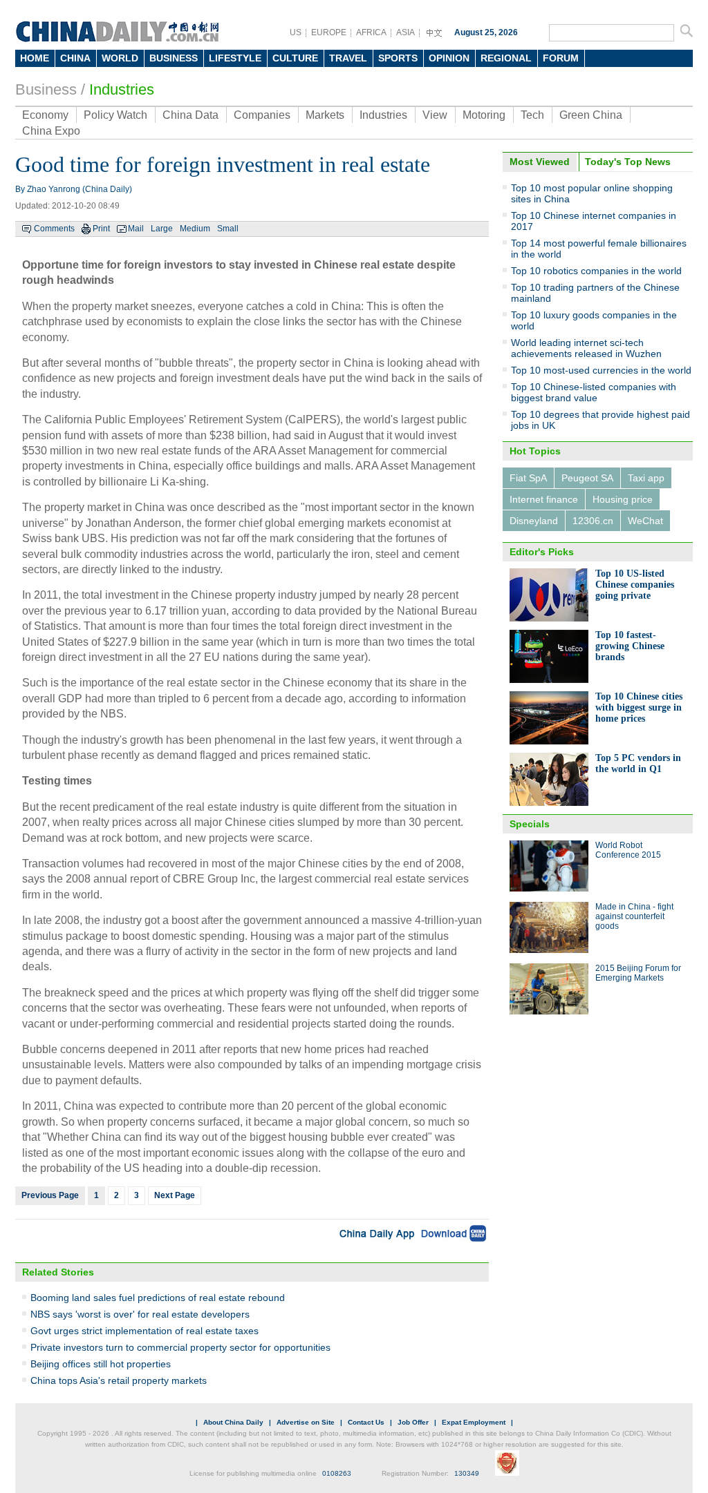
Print (101, 228)
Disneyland (534, 520)
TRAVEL (348, 58)
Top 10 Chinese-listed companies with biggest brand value (593, 392)
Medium (195, 228)
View (434, 115)
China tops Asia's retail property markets (118, 1380)
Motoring (484, 115)
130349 (466, 1473)
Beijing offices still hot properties (100, 1363)
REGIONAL (506, 58)
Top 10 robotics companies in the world (596, 270)
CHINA (75, 58)
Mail (136, 228)
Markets (325, 115)
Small (228, 228)
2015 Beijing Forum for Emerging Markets (638, 973)
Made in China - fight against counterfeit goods (634, 916)
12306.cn (592, 520)
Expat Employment (473, 1422)
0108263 (336, 1473)
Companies (262, 115)
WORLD (120, 58)
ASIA (405, 32)
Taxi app (646, 477)
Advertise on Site (306, 1422)
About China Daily (233, 1422)
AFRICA (371, 32)
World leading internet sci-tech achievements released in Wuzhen (586, 348)
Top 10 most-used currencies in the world (601, 370)
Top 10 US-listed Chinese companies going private (634, 584)
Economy (45, 115)
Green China (590, 115)
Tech (532, 115)
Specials (530, 823)
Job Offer (413, 1422)
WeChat (645, 520)
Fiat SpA (528, 477)
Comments (54, 228)
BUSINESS (173, 58)
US (295, 32)
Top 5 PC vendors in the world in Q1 (638, 763)
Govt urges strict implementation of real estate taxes (144, 1330)
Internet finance (544, 499)
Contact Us (366, 1422)
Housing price (623, 499)
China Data (190, 115)
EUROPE (328, 32)
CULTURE (295, 58)
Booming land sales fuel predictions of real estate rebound (157, 1297)
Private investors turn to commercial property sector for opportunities (180, 1347)
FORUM (561, 58)
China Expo (51, 131)
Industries (121, 89)
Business (46, 89)
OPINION (449, 58)
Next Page (174, 1195)
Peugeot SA (587, 477)
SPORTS (398, 58)
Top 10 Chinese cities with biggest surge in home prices (638, 707)
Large (162, 228)
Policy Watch (115, 115)
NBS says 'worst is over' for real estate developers (140, 1314)
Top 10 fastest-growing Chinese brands (629, 646)
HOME (34, 58)
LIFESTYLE (235, 58)
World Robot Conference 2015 (628, 850)
